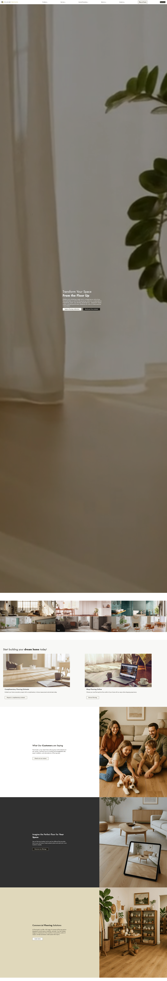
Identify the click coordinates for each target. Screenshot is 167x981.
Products (45, 2)
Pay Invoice (162, 2)
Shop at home (142, 2)
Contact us (121, 2)
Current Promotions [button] (83, 2)
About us (103, 2)
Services (63, 2)
